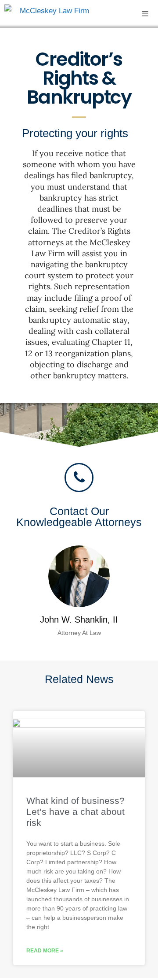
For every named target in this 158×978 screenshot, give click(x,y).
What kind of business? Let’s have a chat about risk (75, 811)
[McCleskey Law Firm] (46, 14)
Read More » (44, 951)
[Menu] (149, 14)
